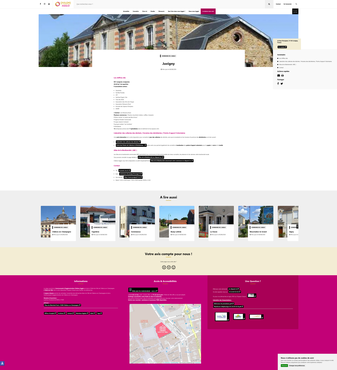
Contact (278, 4)
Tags (98, 313)
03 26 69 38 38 (234, 292)
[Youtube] (49, 4)
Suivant (297, 226)
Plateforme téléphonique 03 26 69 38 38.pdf (227, 306)
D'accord (284, 365)
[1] (163, 268)
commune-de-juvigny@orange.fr (130, 174)
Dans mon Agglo (194, 11)
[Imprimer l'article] (282, 76)
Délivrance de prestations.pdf (223, 304)
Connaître (136, 11)
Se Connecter (288, 4)
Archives (60, 313)
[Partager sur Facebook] (278, 84)
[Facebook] (40, 4)
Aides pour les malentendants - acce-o (144, 291)
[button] (296, 4)
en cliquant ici (233, 289)
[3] (173, 268)
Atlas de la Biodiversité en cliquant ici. (150, 157)
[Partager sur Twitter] (281, 84)
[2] (168, 268)
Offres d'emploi (49, 313)
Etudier (153, 11)
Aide (91, 313)
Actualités (126, 11)
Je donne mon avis (208, 11)
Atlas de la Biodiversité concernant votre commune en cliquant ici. (171, 160)
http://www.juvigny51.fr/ (132, 177)
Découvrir (161, 11)
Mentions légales (81, 313)
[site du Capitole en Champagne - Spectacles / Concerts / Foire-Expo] (256, 316)
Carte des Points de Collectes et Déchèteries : (130, 145)
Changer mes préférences (297, 365)
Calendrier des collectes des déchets (127, 142)
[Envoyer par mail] (278, 76)
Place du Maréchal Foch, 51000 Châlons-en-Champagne (62, 305)
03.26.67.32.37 (123, 170)
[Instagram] (44, 4)
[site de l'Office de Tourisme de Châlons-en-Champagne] (222, 316)
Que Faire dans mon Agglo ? (176, 11)
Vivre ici (144, 11)
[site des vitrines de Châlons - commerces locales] (239, 317)
